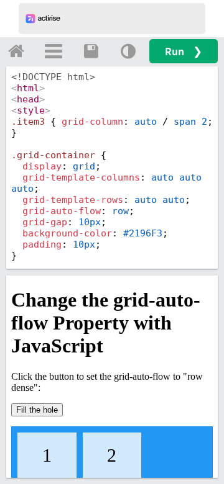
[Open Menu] (53, 51)
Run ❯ (183, 51)
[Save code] (91, 51)
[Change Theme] (128, 51)
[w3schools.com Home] (16, 51)
